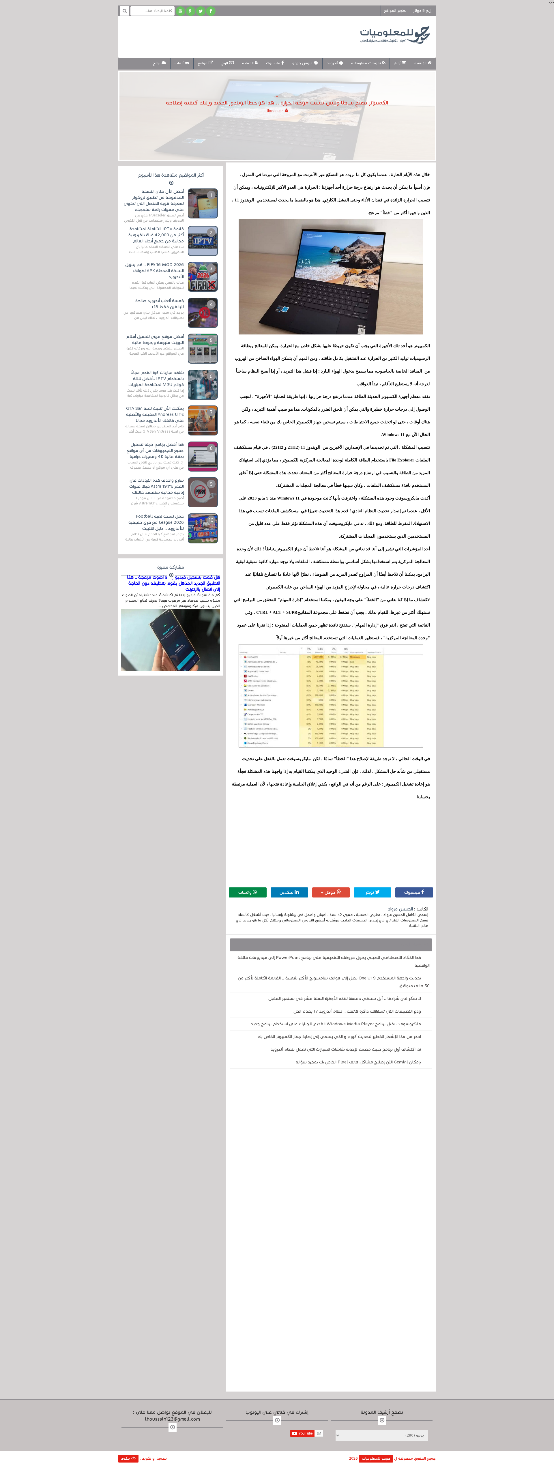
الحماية (248, 63)
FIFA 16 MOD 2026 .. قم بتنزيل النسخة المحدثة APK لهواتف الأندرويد (154, 270)
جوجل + (329, 892)
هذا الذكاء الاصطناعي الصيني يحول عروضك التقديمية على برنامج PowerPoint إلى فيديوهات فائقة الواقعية (333, 961)
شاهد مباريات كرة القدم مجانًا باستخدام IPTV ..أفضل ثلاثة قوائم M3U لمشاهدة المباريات (156, 378)
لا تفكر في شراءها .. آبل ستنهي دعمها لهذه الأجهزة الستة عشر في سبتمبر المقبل (344, 998)
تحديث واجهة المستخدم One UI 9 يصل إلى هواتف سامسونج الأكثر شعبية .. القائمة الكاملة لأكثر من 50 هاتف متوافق (334, 981)
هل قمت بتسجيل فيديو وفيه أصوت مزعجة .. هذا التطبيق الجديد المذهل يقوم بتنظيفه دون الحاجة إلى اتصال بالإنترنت (173, 583)
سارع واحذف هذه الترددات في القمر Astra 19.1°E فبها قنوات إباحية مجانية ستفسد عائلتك (156, 486)
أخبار (398, 63)
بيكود (126, 1458)
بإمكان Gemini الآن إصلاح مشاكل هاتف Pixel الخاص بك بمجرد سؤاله (358, 1062)
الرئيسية (421, 63)
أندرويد (333, 63)
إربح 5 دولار (422, 10)
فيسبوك (412, 892)
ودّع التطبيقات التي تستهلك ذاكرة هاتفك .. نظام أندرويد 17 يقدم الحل (357, 1011)
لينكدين (287, 892)
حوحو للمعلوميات (376, 1458)
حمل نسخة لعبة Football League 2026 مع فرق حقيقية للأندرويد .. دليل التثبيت (156, 522)
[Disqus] (331, 1152)
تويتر (370, 892)
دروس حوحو (303, 63)
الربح (225, 63)
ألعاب (180, 63)
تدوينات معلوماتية (366, 63)
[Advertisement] (229, 36)
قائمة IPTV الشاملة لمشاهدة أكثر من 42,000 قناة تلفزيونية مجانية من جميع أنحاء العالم (156, 235)
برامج (157, 63)
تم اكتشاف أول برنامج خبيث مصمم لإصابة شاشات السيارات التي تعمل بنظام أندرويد (345, 1049)
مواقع (203, 63)
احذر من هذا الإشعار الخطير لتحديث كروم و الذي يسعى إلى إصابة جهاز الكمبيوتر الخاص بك (339, 1036)
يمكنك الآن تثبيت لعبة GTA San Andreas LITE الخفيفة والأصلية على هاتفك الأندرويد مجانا (155, 414)
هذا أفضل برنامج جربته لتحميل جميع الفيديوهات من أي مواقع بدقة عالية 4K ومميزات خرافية (155, 450)
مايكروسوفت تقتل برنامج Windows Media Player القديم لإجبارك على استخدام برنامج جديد (336, 1023)
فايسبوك (273, 63)
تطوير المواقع (395, 10)
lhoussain (276, 111)
